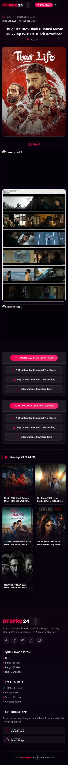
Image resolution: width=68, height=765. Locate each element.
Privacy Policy (11, 692)
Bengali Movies (12, 667)
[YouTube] (23, 640)
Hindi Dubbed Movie (25, 16)
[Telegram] (14, 640)
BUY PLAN (45, 5)
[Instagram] (39, 640)
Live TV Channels (13, 672)
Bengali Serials (12, 662)
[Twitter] (31, 640)
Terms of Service (13, 697)
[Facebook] (6, 640)
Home (8, 658)
